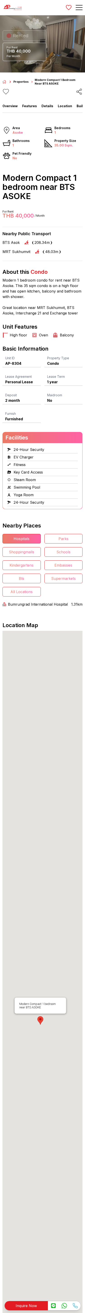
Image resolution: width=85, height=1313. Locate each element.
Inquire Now (26, 1305)
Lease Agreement (18, 376)
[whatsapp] (64, 1305)
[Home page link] (4, 82)
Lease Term (56, 376)
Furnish (10, 413)
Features (29, 106)
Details (47, 106)
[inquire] (53, 1305)
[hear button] (5, 91)
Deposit (11, 395)
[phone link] (75, 1305)
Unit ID (10, 358)
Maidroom (54, 395)
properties (21, 81)
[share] (79, 91)
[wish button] (69, 7)
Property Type (58, 358)
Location (65, 106)
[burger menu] (79, 7)
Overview (10, 106)
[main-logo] (12, 7)
